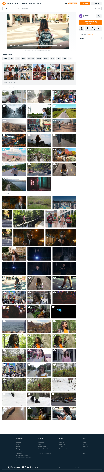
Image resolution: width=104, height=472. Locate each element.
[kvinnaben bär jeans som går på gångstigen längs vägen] (64, 140)
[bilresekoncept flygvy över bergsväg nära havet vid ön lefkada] (14, 184)
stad (18, 58)
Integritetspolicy (77, 467)
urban (52, 58)
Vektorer (9, 3)
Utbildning (19, 451)
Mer (38, 3)
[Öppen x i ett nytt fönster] (35, 467)
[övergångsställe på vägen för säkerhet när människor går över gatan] (7, 218)
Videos (24, 3)
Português (85, 446)
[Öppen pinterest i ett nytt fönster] (30, 467)
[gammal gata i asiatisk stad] (39, 184)
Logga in (96, 3)
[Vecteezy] (4, 3)
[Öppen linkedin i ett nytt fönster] (28, 467)
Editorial (31, 3)
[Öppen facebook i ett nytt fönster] (23, 467)
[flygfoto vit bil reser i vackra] (64, 111)
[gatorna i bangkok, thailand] (14, 140)
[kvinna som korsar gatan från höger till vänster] (39, 169)
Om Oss (61, 446)
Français (85, 451)
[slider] (40, 45)
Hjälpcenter (62, 442)
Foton (16, 3)
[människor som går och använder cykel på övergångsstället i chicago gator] (39, 125)
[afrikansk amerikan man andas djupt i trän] (64, 326)
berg (65, 58)
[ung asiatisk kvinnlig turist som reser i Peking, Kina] (64, 355)
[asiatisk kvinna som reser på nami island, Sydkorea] (64, 154)
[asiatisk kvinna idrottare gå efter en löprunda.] (39, 111)
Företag (18, 449)
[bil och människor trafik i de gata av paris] (63, 399)
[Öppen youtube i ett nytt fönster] (37, 467)
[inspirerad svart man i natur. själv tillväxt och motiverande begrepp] (14, 341)
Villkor (70, 467)
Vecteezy (18, 444)
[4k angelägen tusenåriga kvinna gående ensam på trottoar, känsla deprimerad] (64, 169)
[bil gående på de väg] (63, 311)
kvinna (5, 58)
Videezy (18, 446)
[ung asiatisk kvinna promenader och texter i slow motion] (64, 413)
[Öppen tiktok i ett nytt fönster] (32, 467)
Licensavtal (41, 442)
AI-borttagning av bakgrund (23, 457)
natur (45, 58)
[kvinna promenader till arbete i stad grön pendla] (39, 297)
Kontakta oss (62, 444)
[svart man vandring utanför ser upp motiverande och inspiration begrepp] (39, 341)
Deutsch (85, 449)
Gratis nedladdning (90, 22)
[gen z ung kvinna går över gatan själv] (14, 283)
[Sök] (95, 9)
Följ (99, 16)
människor (31, 58)
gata (23, 58)
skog (59, 58)
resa (12, 58)
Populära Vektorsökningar (44, 449)
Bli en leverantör (63, 449)
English (85, 442)
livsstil (39, 58)
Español (85, 444)
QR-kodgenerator (20, 460)
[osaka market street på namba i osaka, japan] (64, 96)
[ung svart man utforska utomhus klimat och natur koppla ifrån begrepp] (64, 341)
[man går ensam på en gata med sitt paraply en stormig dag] (14, 111)
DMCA (39, 444)
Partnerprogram (42, 446)
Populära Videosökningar (44, 453)
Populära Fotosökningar (44, 451)
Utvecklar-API (19, 453)
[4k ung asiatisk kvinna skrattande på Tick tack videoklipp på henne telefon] (38, 311)
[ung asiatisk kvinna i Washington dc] (39, 370)
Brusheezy (18, 442)
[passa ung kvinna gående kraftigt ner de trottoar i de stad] (64, 283)
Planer (65, 3)
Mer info (82, 38)
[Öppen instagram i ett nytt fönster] (25, 467)
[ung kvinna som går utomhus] (64, 125)
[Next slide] (73, 58)
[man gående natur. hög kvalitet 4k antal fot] (39, 202)
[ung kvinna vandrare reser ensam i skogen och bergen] (39, 154)
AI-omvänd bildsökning (22, 455)
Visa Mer (67, 76)
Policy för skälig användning (88, 467)
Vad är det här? (90, 34)
